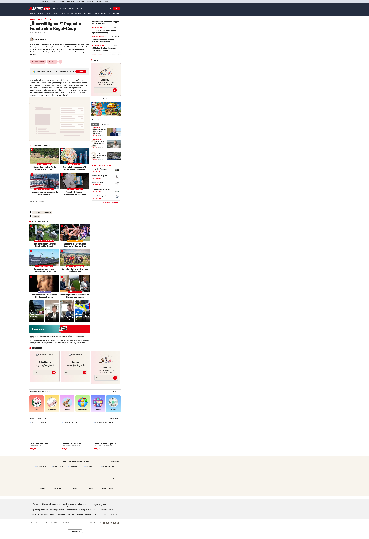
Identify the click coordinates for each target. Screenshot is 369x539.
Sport (31, 32)
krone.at (32, 13)
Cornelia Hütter (47, 212)
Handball (104, 13)
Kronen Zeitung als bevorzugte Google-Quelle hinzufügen (60, 71)
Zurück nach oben (75, 531)
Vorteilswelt (45, 1)
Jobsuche (99, 1)
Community (61, 1)
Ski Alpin (96, 13)
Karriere (110, 510)
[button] (110, 13)
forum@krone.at (76, 343)
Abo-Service (35, 514)
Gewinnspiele (70, 1)
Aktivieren (81, 71)
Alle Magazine (115, 461)
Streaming (40, 13)
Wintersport (87, 13)
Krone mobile (80, 1)
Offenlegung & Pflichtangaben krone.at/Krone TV (46, 505)
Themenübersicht (82, 340)
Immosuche (90, 1)
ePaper (53, 1)
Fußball (48, 13)
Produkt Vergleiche (102, 165)
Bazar (106, 1)
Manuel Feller (37, 212)
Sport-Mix (70, 13)
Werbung (104, 510)
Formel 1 (55, 13)
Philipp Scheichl (41, 39)
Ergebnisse (116, 13)
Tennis (62, 13)
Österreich (36, 216)
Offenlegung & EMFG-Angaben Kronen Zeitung (74, 505)
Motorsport (78, 13)
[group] (36, 311)
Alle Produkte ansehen (110, 203)
